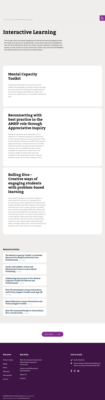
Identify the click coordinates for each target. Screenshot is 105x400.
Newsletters (7, 375)
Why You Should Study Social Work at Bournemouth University (31, 362)
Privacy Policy (30, 396)
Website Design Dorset (10, 398)
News (5, 368)
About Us (23, 375)
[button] (102, 18)
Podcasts (6, 371)
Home (5, 19)
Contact (23, 378)
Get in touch (49, 334)
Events (5, 379)
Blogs (5, 364)
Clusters (12, 19)
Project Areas (8, 360)
